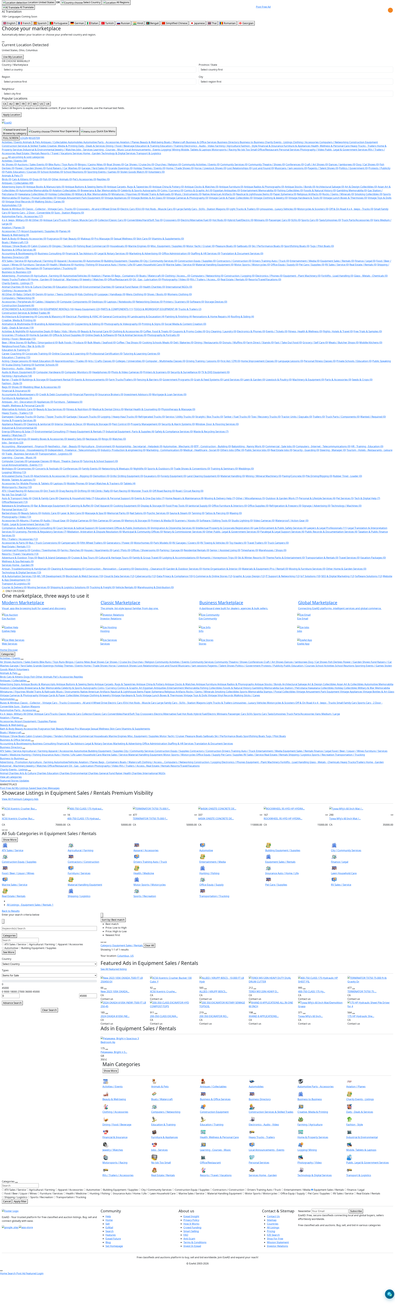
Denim (41, 294)
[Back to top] (1, 1270)
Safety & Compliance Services (174, 431)
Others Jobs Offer (232, 450)
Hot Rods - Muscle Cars (160, 209)
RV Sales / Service (337, 264)
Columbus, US (125, 955)
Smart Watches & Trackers (106, 483)
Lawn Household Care (150, 264)
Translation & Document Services (242, 253)
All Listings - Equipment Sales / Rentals (30, 904)
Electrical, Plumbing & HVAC (84, 316)
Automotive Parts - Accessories (22, 216)
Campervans (70, 542)
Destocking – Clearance (150, 568)
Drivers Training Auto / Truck (270, 261)
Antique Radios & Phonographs (264, 186)
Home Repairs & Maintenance (184, 498)
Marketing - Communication (164, 450)
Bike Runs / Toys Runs (62, 164)
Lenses (118, 520)
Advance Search (12, 1003)
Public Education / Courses (22, 172)
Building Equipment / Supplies (123, 261)
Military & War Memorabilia (93, 194)
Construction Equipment (18, 305)
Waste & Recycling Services (211, 431)
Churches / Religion (168, 164)
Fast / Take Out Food (288, 342)
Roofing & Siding (242, 316)
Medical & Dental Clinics (108, 409)
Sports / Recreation (29, 268)
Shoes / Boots (157, 294)
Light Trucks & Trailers (244, 209)
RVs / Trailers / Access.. (205, 279)
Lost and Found (263, 168)
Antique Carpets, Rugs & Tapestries (129, 186)
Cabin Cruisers (41, 246)
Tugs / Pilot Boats (322, 246)
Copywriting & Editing (89, 324)
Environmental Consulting (52, 431)
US (41, 104)
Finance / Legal (365, 261)
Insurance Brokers (110, 394)
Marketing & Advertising (145, 253)
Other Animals (62, 179)
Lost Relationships (239, 168)
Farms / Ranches (72, 550)
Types (5, 970)
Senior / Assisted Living (225, 550)
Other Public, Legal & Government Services (233, 531)
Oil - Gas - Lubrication (147, 279)
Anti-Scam (189, 1238)
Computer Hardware (50, 372)
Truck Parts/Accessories (357, 220)
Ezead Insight (191, 1216)
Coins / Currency (172, 190)
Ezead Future (113, 1238)
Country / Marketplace (15, 64)
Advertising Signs (14, 186)
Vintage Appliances (117, 198)
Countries (272, 1223)
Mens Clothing (136, 294)
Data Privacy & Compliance (175, 576)
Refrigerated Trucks (151, 416)
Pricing (271, 1231)
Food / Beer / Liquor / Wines (348, 751)
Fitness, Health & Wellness (305, 331)
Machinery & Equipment (308, 379)
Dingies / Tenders (64, 246)
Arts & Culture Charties (40, 287)
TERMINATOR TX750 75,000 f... (150, 818)
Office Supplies (258, 505)
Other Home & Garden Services (346, 568)
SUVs (296, 220)
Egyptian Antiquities (226, 190)
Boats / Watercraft (15, 242)
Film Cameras (102, 520)
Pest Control (121, 424)
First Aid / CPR (230, 361)
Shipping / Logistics (300, 754)
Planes (64, 231)
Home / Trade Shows (180, 168)
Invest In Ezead (192, 1246)
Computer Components (75, 301)
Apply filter (20, 1201)
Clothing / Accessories (16, 290)
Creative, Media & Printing (19, 320)
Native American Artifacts (218, 194)
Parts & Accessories (338, 379)
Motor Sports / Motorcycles (252, 264)
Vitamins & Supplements (168, 238)
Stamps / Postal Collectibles (38, 198)
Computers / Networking (207, 275)
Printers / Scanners (176, 301)
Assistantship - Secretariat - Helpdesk (139, 446)
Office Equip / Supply (284, 264)
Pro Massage (103, 238)
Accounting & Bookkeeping (19, 253)
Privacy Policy (191, 1220)
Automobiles (12, 205)
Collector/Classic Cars (112, 220)
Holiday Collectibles (61, 194)
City (201, 77)
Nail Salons (138, 513)
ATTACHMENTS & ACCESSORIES (22, 309)
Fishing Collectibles (290, 190)
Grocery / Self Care (315, 342)
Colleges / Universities (130, 361)
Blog (108, 1242)
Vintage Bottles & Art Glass (148, 198)
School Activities (52, 172)
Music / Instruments (188, 194)
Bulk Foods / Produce (72, 342)
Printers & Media (162, 520)
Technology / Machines (346, 505)
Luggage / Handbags (111, 294)
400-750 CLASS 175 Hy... (311, 991)
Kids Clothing (87, 294)
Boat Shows (115, 164)
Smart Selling (191, 1231)
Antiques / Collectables (17, 183)
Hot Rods (219, 220)
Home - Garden (41, 279)
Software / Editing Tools (215, 520)
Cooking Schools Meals (157, 342)
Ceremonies (26, 468)
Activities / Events (14, 160)
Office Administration (176, 253)
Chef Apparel (103, 505)
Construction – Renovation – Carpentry (109, 568)
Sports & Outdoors (160, 468)
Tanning (198, 513)
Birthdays (9, 468)
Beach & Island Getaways (54, 557)
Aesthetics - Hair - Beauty (64, 446)
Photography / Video (175, 279)
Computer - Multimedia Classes (165, 361)
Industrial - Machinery (67, 279)
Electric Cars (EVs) (132, 209)
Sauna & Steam (180, 513)
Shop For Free (275, 1238)
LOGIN (24, 138)
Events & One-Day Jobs (150, 498)
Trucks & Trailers (189, 309)
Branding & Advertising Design (54, 324)
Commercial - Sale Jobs (280, 446)
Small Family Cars (347, 702)
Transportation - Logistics (55, 453)
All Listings (273, 1227)
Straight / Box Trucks (209, 416)
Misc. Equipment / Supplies (168, 246)
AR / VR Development (51, 576)
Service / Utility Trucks (180, 416)
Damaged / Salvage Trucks (19, 416)
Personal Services (14, 509)
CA (4, 104)
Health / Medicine (62, 264)
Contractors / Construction (234, 261)
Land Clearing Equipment (203, 476)
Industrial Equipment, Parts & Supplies (130, 431)
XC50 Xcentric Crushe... (163, 991)
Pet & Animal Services (132, 335)
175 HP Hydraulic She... (360, 1016)
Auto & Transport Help (17, 498)
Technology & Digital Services (21, 572)
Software (197, 301)
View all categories (11, 777)
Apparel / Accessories (71, 261)
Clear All (149, 945)
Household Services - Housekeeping (24, 450)
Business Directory (15, 257)
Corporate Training (38, 353)
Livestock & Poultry (279, 379)
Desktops (99, 301)
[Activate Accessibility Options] (390, 10)
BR (17, 104)
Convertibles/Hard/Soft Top (145, 220)
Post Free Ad (263, 7)
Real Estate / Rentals (363, 264)
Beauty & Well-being (15, 235)
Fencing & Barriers (149, 379)
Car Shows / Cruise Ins (139, 164)
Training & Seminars (224, 468)
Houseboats (119, 246)
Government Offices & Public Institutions (124, 528)
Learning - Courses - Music (19, 457)
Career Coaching (13, 353)
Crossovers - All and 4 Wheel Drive (98, 209)
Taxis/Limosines (330, 220)
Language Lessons (290, 361)
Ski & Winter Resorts (251, 557)
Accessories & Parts (15, 542)
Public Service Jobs (257, 450)
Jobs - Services (12, 442)
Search (110, 1231)
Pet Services (345, 498)
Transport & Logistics (16, 583)
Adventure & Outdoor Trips (19, 557)
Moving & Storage (99, 424)
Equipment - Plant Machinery (302, 275)
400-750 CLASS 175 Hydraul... (84, 818)
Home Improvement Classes (259, 361)
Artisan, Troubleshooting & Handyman (26, 568)
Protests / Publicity (272, 665)
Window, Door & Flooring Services (217, 424)
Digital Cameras (81, 520)
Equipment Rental (62, 379)
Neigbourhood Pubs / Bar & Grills (23, 346)
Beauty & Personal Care (96, 331)
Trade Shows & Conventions (192, 468)
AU (11, 104)
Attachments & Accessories (51, 476)
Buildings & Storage (35, 379)
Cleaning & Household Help (76, 498)
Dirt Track (51, 491)
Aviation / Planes (13, 227)
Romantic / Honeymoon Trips (218, 557)
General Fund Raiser (128, 287)
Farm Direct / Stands (260, 342)
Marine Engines (139, 246)
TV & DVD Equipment (215, 372)
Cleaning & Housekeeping (68, 568)
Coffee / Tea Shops (129, 342)
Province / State (208, 64)
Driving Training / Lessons (203, 361)
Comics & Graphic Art (198, 190)
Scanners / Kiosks (187, 520)
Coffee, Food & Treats (157, 331)
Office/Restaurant (120, 279)
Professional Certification (106, 353)
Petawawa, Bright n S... (114, 1052)
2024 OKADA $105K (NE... (115, 1016)
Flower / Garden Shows (30, 168)
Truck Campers (278, 542)
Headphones (101, 372)
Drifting (84, 491)
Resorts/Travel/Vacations (264, 279)
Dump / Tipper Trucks (51, 416)
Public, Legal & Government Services (25, 524)
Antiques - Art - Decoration (19, 402)
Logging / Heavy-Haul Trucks (119, 416)
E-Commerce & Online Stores (212, 576)
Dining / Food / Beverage (19, 338)
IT (29, 104)
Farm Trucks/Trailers (122, 379)
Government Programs (178, 379)
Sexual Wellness (125, 238)
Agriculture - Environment (98, 446)
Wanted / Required (373, 416)
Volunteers (156, 172)
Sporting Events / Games (103, 172)
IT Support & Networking (283, 576)
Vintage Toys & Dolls (196, 695)
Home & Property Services (19, 420)
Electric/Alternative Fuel (196, 220)
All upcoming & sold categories (26, 157)
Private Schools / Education (354, 361)
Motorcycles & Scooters (312, 209)
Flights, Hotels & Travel (338, 331)
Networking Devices (149, 301)
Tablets (129, 483)
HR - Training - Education (367, 446)
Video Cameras (264, 520)
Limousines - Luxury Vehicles (278, 209)
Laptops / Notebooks (121, 301)
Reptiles (103, 179)
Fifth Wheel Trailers (93, 542)
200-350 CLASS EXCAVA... (164, 1016)
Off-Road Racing (163, 491)
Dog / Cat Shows (367, 164)
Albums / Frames (31, 520)
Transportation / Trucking (59, 268)
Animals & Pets (12, 175)
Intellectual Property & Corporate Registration (224, 528)
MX (35, 104)
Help (108, 1216)
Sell (108, 1223)
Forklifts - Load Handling (337, 275)
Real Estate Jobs (282, 450)
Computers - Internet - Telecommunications (323, 446)
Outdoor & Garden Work (282, 498)
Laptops (59, 483)
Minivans (261, 220)
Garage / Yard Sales (94, 168)
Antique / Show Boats (16, 246)
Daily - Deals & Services (18, 327)
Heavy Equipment (87, 309)
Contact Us (273, 1216)
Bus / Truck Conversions (45, 542)
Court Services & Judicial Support (77, 528)
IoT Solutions (310, 576)
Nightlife (140, 468)
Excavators (152, 476)
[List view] (105, 942)
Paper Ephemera (284, 194)
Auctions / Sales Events (33, 164)
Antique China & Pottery (168, 186)
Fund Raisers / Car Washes (63, 168)
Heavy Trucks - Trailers (17, 413)
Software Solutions (368, 576)
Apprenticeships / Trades (71, 361)
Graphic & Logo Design (249, 576)
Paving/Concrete (293, 476)
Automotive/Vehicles (77, 275)
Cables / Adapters (47, 301)
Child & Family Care (45, 498)
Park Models (163, 542)
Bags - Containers (127, 275)
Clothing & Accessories (127, 331)
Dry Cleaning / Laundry (221, 331)
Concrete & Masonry (51, 316)
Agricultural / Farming (42, 261)
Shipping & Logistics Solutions (69, 587)
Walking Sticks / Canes (49, 201)
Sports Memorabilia (252, 691)
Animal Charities (13, 287)
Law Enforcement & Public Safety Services (280, 528)
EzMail (109, 1227)
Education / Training (16, 357)
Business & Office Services (19, 249)
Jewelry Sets (76, 439)
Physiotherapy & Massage (178, 409)
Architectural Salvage (330, 186)
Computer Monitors (78, 372)
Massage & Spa (95, 513)
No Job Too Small (14, 494)
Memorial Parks (118, 513)
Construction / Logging (239, 275)
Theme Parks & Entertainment (285, 557)
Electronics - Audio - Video (19, 368)
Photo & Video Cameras (127, 372)
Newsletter (304, 1211)
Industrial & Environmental (19, 428)
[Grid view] (102, 942)
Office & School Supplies (69, 335)
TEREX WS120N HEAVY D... (264, 991)
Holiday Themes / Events (149, 168)
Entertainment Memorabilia (259, 190)
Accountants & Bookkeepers (20, 394)
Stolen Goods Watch (134, 172)
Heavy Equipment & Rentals (87, 431)
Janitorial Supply (200, 505)
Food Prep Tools (177, 505)
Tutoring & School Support (100, 461)
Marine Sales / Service (180, 264)
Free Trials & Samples (367, 331)
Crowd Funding (192, 1227)
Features (111, 1235)
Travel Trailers (257, 542)
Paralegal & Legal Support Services (282, 531)
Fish (47, 179)
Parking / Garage (171, 550)
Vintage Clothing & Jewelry (270, 198)
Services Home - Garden (17, 565)
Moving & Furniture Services (307, 568)
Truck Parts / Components (343, 416)
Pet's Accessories (84, 179)
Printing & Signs (153, 324)
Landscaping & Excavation (147, 316)
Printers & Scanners (156, 372)
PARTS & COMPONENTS (117, 309)
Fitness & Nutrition (79, 409)
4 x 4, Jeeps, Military (15, 220)
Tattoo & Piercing (217, 513)
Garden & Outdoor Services (184, 568)
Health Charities (154, 287)
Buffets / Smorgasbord (43, 342)
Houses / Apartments (98, 550)
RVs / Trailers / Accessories (20, 539)
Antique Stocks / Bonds (300, 186)
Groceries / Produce (15, 335)
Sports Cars (309, 220)
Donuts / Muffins (234, 342)
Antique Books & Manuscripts (45, 186)
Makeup (87, 238)
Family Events (91, 468)
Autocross (35, 491)
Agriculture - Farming (48, 275)
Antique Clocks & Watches (201, 186)
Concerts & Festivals (48, 468)
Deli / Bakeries (183, 342)
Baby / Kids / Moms (67, 331)
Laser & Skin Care (72, 513)
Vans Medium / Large (327, 714)
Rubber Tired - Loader (347, 476)
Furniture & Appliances (17, 398)
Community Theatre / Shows (266, 164)
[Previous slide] (3, 829)
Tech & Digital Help (367, 498)
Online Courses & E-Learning (70, 353)
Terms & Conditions (194, 1242)
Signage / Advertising (316, 505)
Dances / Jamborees (342, 164)
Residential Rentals (196, 550)
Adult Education (43, 361)
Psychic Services (158, 513)
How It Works (191, 1223)
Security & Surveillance (186, 372)
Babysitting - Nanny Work (248, 446)
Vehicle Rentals (126, 587)
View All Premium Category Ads (20, 799)
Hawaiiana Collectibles (33, 194)
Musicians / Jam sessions (291, 168)
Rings (107, 439)
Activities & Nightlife (15, 331)
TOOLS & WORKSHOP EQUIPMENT (156, 309)
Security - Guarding (306, 450)
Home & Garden (40, 335)
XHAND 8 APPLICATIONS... (264, 1016)
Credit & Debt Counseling (55, 394)
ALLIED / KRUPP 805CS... (213, 991)
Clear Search (49, 1010)
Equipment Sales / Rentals (337, 261)
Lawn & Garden (254, 379)
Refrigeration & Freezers (285, 505)
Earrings (23, 439)
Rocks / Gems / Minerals (338, 194)
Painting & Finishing (178, 316)
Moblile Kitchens (370, 342)
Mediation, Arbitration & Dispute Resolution (94, 531)
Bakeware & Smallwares (17, 505)
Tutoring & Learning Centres (141, 353)
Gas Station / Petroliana (294, 688)
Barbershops (11, 513)
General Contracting (116, 316)
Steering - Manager (333, 450)
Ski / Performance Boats (268, 246)
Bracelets (9, 439)
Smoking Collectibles (369, 194)
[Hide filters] (3, 921)
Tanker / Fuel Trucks (237, 416)
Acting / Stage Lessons (17, 361)
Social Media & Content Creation (185, 324)
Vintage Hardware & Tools (305, 198)
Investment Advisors (138, 394)
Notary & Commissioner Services (184, 531)
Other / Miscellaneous (250, 498)
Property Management (146, 424)
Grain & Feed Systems (208, 379)
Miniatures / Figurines (126, 194)
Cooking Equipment (126, 505)
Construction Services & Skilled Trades (26, 313)
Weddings (246, 468)
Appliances (45, 402)
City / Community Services (160, 261)
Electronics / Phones (269, 275)
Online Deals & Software (101, 335)
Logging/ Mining (14, 472)
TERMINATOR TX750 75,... (361, 991)
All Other (36, 220)
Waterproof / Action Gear (291, 520)
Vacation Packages (373, 557)
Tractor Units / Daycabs (296, 416)
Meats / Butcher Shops (344, 342)
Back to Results (11, 911)
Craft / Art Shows (316, 164)
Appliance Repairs (14, 424)
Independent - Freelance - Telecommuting (74, 450)
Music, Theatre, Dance (68, 461)
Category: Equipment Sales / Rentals (122, 945)
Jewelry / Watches (95, 279)
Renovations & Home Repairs (211, 316)
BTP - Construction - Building (212, 446)
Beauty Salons (31, 513)
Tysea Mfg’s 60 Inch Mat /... (345, 818)
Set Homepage (114, 1246)
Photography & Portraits (163, 335)
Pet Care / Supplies (311, 264)
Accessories (11, 231)
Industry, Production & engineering (123, 450)
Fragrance (54, 238)
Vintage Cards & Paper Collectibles (231, 198)
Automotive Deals (41, 331)
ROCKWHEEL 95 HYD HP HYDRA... (283, 818)
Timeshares (249, 550)
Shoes (17, 387)
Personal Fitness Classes (320, 361)
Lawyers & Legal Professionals (327, 528)
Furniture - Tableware (68, 402)
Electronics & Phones (251, 331)
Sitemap (271, 1220)
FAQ (185, 1235)
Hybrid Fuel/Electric (240, 220)
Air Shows (9, 164)
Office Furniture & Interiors (229, 505)
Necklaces (93, 439)
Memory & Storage (137, 520)
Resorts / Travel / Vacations (20, 554)
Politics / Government (353, 168)
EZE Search (273, 1235)
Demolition (101, 476)
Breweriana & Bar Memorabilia (100, 190)
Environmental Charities (98, 287)
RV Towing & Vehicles (214, 542)
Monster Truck (141, 491)
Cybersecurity (145, 576)
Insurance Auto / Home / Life (117, 264)
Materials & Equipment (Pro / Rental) (265, 568)
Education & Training (16, 350)
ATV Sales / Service (14, 261)
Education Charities (69, 287)
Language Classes (40, 461)
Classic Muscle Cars (84, 220)
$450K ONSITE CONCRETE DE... (216, 818)
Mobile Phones (77, 483)
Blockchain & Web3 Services (84, 576)
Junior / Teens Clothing (62, 294)
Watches (119, 439)
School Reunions (75, 172)
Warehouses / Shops (272, 550)
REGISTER (34, 138)
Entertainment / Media (305, 261)
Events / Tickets (276, 331)
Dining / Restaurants (208, 342)
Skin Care (144, 238)
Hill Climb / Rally (102, 491)
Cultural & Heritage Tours (115, 557)
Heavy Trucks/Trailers (16, 279)
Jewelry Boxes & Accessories (49, 439)
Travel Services (349, 557)
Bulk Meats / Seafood (101, 342)
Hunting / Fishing (86, 264)
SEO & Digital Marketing (337, 576)
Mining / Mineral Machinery (263, 476)
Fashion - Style (12, 383)
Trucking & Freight (102, 587)
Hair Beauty (71, 238)
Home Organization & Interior (222, 568)
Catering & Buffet (82, 505)
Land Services (233, 379)
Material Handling (232, 476)
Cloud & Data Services (119, 576)
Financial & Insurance (16, 390)
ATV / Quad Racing (14, 491)
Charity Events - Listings (17, 283)
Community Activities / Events (201, 164)
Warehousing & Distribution (155, 587)
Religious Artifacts (309, 194)
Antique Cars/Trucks (56, 220)
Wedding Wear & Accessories (42, 387)
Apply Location (11, 114)
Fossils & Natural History (320, 190)
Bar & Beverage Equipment (51, 505)
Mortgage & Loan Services (169, 394)
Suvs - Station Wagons (69, 212)
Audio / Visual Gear (56, 520)
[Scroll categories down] (6, 157)
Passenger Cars (280, 220)
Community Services (234, 164)
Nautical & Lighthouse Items (254, 194)
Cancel (7, 1201)
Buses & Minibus (13, 209)
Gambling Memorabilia (352, 190)
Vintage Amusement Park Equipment (80, 198)
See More (8, 952)
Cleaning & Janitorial (40, 424)
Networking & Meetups (117, 468)
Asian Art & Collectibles (350, 684)
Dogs (37, 179)
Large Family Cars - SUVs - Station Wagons (202, 209)
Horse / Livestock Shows (210, 168)
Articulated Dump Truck (17, 476)
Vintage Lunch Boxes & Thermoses (345, 198)
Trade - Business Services (21, 453)
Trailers (319, 416)
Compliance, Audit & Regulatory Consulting (29, 528)
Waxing (236, 513)
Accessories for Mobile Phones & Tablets (27, 483)
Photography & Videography (122, 324)
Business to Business (16, 272)
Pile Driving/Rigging (319, 476)
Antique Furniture (231, 186)
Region (6, 77)
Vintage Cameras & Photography (187, 198)
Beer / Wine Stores (14, 342)
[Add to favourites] (64, 814)
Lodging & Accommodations (180, 557)
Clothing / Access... (177, 275)
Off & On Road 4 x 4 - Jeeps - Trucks (351, 209)
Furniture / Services (36, 264)
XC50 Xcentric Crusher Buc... (18, 818)
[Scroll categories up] (3, 157)
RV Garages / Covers (186, 542)
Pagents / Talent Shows (323, 168)
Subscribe (356, 1211)
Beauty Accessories (33, 238)
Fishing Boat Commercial (93, 246)
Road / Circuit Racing (189, 491)
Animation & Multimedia (18, 324)
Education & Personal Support (114, 498)
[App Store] (26, 1227)
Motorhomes (143, 542)
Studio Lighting (242, 520)
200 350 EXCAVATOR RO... (213, 1016)
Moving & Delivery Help (219, 498)
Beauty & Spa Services (51, 409)
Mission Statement (278, 1242)
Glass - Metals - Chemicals (371, 275)
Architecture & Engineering (19, 316)
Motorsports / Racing (17, 487)
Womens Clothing (179, 294)
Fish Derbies (335, 662)
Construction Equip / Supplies (197, 261)
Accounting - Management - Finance (24, 446)
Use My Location (12, 57)
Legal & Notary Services (113, 253)
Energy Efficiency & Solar (18, 431)
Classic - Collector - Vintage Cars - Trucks (50, 209)
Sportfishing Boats (297, 246)
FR (23, 104)
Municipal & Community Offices (143, 531)
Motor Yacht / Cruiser (200, 246)
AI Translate (27, 7)
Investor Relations (277, 1246)
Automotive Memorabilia (35, 190)
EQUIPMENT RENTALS (59, 309)
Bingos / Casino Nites (92, 164)
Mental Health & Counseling (142, 409)
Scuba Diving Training (19, 364)
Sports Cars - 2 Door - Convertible (32, 212)
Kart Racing (122, 491)
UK (48, 104)
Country (6, 959)
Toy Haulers (238, 542)
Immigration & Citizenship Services (173, 528)
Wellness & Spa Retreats (18, 561)
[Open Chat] (389, 1294)
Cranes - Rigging (81, 476)
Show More (10, 839)
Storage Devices (216, 301)
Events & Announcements (91, 379)
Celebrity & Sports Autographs (140, 190)
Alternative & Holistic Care (19, 409)
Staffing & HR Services (205, 253)
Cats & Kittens (22, 179)
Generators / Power (120, 542)
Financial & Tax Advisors (81, 253)
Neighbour (8, 89)
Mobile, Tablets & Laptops (18, 479)
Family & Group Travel (147, 557)
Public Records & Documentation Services (331, 531)
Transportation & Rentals (322, 557)
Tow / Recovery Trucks (266, 416)
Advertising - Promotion (17, 275)
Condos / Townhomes (45, 550)
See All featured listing (114, 969)
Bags (6, 387)
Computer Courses (14, 461)
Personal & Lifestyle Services (317, 498)
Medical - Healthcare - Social (201, 450)
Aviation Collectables (66, 190)
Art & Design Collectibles (361, 186)
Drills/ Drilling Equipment (126, 476)
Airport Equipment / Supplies (39, 231)
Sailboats (244, 246)
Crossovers (171, 220)
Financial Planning (85, 394)
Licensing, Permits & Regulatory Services (41, 531)
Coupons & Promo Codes (189, 331)
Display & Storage (153, 505)
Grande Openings (120, 168)
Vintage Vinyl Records (19, 201)
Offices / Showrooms (145, 550)
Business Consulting (51, 253)
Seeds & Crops (362, 379)
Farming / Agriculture (17, 376)
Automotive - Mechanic (178, 446)
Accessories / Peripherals (18, 301)
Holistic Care (51, 513)
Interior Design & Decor (70, 424)
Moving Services (38, 587)
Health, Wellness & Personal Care (23, 405)
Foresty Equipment (173, 476)
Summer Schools (46, 364)
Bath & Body (11, 238)
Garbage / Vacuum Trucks (83, 416)
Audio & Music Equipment (19, 372)
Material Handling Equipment (215, 264)
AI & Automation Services (19, 576)
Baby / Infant (25, 294)
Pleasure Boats (225, 246)
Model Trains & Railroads (157, 194)
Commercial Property (16, 550)
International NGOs (179, 287)
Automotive (95, 261)
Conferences (295, 164)
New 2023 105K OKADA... (115, 991)
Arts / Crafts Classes (101, 361)
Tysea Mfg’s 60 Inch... (310, 1016)
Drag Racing (68, 491)
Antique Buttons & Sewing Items (85, 186)
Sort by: (113, 919)
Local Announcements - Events (22, 465)
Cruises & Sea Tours (84, 557)
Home (109, 1220)
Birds (6, 179)
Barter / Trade (12, 379)
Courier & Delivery (14, 587)
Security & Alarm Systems (178, 424)
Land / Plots (121, 550)
